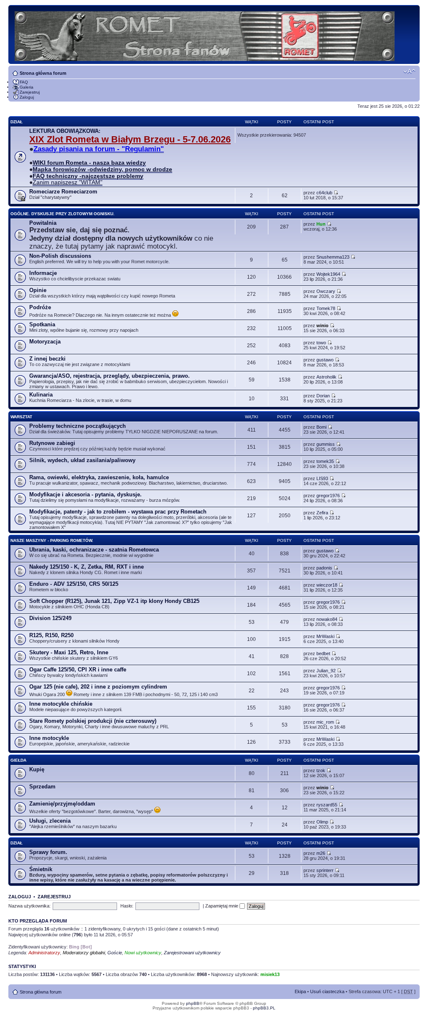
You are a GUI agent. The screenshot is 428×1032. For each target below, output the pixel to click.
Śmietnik (40, 869)
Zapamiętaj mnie (222, 905)
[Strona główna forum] (205, 34)
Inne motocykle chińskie (60, 704)
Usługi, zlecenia (50, 821)
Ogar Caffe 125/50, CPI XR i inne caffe (77, 669)
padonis (324, 567)
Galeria (26, 87)
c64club (324, 192)
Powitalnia (42, 223)
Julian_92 (326, 670)
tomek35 (325, 461)
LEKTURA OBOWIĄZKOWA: (64, 131)
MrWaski (325, 636)
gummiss (325, 444)
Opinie (37, 290)
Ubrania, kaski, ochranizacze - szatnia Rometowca (94, 550)
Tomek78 (325, 308)
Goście (114, 952)
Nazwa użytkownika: (29, 905)
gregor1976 (328, 495)
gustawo (325, 359)
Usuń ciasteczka (327, 991)
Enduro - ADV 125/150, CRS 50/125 (73, 584)
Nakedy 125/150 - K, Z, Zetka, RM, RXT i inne (86, 567)
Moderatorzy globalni (84, 952)
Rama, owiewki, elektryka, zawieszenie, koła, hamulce (99, 477)
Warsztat (21, 416)
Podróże (40, 307)
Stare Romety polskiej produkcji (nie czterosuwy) (92, 721)
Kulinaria (41, 394)
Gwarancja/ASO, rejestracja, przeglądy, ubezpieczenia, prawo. (109, 376)
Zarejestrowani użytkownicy (192, 952)
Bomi (321, 427)
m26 (320, 853)
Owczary (325, 291)
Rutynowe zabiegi (52, 443)
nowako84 (326, 619)
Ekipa (300, 991)
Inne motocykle (49, 738)
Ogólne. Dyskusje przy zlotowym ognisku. (62, 213)
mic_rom (325, 721)
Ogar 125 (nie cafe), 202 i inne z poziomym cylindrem (98, 687)
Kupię (36, 769)
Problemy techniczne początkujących (77, 426)
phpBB (192, 1003)
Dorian (323, 395)
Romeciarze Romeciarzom (63, 191)
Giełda (18, 760)
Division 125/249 (50, 618)
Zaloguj (27, 97)
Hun (321, 223)
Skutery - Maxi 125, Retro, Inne (68, 652)
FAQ (24, 82)
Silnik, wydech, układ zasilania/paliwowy (82, 460)
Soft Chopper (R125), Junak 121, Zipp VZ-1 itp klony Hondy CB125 (114, 601)
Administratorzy (44, 952)
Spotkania (42, 324)
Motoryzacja (45, 341)
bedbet (323, 653)
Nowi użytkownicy (143, 952)
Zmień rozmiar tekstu (409, 71)
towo (321, 342)
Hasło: (126, 905)
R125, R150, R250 (51, 635)
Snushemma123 (332, 256)
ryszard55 (326, 804)
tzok (320, 770)
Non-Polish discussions (60, 256)
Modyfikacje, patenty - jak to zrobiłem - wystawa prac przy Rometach (117, 511)
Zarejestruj (30, 92)
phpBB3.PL (264, 1008)
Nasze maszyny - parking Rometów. (51, 540)
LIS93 (322, 478)
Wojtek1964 (328, 274)
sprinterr (325, 870)
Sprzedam (42, 786)
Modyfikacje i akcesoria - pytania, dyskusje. (85, 494)
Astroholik (326, 376)
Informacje (43, 273)
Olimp (322, 821)
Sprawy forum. (48, 852)
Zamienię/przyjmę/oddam (62, 804)
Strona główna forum (43, 73)
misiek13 (270, 974)
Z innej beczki (47, 359)
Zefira (322, 512)
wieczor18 (326, 584)
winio (322, 325)
